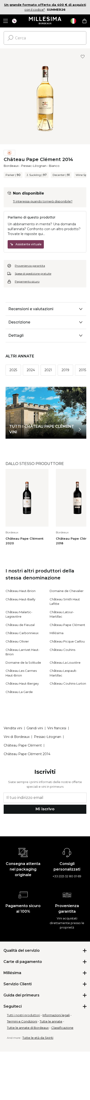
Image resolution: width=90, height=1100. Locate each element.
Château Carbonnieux (22, 633)
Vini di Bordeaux (17, 737)
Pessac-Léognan (33, 166)
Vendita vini (13, 728)
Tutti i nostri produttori (23, 1015)
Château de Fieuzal (20, 625)
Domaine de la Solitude (23, 662)
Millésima (56, 633)
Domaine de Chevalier (67, 591)
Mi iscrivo (45, 809)
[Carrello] (84, 21)
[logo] (45, 20)
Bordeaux (11, 166)
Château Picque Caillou (67, 641)
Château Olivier (17, 641)
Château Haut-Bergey (22, 683)
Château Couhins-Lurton (68, 683)
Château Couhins (62, 650)
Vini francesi (56, 728)
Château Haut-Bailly (20, 599)
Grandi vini (35, 728)
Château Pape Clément (67, 625)
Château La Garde (19, 692)
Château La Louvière (65, 662)
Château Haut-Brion (21, 591)
